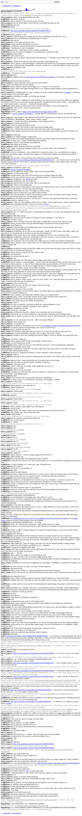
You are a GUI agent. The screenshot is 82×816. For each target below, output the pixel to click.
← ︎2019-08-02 (6, 6)
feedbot (3, 645)
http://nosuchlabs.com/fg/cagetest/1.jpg (56, 208)
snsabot (3, 29)
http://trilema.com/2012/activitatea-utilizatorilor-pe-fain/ (61, 326)
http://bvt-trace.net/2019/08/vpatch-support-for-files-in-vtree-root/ (28, 645)
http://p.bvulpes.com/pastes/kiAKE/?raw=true (33, 805)
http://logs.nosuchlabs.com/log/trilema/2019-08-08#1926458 (30, 690)
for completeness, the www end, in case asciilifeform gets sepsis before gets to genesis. (39, 518)
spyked (3, 636)
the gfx (28, 179)
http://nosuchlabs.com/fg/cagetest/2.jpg (14, 210)
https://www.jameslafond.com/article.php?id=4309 (40, 112)
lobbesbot (4, 13)
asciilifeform (5, 19)
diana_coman (6, 229)
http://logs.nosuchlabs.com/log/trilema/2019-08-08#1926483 (33, 744)
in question (67, 92)
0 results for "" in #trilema (15, 430)
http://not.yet (41, 71)
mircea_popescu (6, 11)
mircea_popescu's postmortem (22, 113)
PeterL (3, 85)
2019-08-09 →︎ (17, 6)
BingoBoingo (5, 44)
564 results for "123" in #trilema (17, 443)
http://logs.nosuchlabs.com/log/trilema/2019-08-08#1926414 (33, 653)
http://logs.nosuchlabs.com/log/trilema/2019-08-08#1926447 (33, 676)
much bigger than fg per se (58, 206)
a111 (2, 208)
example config (28, 711)
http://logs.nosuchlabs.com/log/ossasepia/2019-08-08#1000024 (58, 763)
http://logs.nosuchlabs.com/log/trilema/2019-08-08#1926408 (27, 636)
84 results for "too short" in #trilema (19, 447)
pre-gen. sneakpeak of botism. (20, 169)
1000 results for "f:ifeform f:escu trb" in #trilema (23, 493)
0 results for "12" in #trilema (16, 439)
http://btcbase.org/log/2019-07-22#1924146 (37, 15)
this (27, 771)
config (8, 703)
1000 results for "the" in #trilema (18, 451)
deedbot (3, 805)
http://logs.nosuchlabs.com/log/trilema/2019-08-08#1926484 (33, 748)
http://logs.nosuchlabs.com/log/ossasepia (14, 767)
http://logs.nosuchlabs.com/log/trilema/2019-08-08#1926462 (30, 701)
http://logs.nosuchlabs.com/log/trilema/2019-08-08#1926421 (33, 663)
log (2, 2)
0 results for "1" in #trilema (16, 433)
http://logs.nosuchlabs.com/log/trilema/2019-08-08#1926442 (33, 671)
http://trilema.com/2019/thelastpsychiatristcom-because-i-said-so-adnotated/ (32, 800)
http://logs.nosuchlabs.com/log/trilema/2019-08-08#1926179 (30, 31)
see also (46, 204)
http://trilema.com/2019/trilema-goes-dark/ (40, 77)
